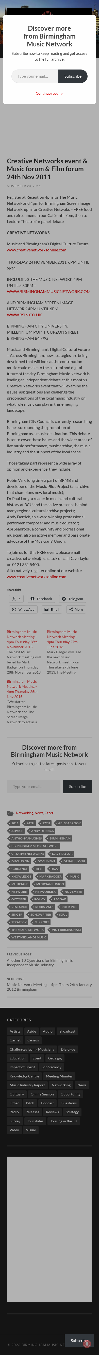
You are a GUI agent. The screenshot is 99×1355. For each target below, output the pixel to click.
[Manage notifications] (87, 1344)
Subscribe (72, 76)
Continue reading (49, 93)
